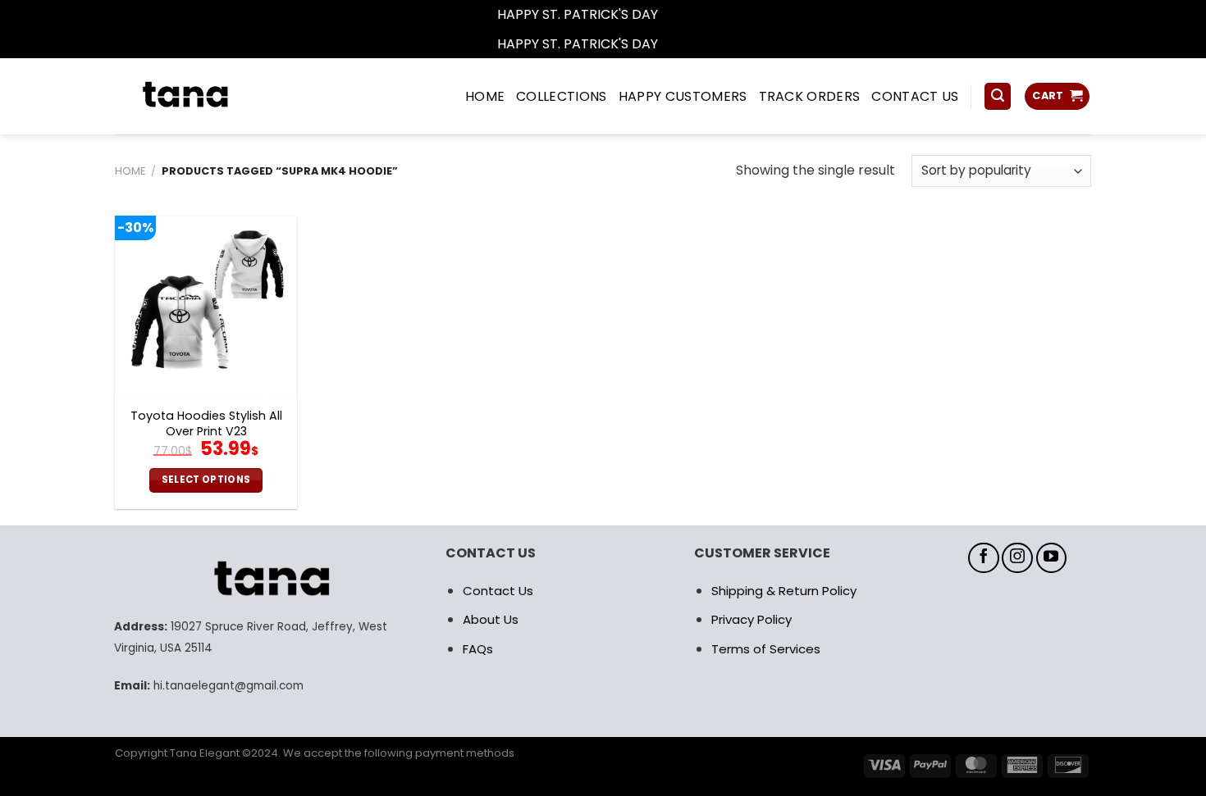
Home (130, 171)
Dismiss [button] (685, 14)
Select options (206, 479)
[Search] (997, 96)
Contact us (914, 96)
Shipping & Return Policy (784, 590)
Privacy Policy (751, 619)
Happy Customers (683, 96)
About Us (490, 619)
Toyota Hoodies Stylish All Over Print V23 (206, 423)
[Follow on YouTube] (1051, 558)
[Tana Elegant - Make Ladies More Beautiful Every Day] (221, 96)
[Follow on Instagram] (1017, 558)
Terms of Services (765, 648)
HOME (485, 96)
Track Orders (810, 96)
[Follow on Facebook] (983, 558)
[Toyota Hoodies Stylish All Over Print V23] (206, 307)
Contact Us (498, 590)
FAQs (478, 648)
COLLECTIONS (561, 96)
